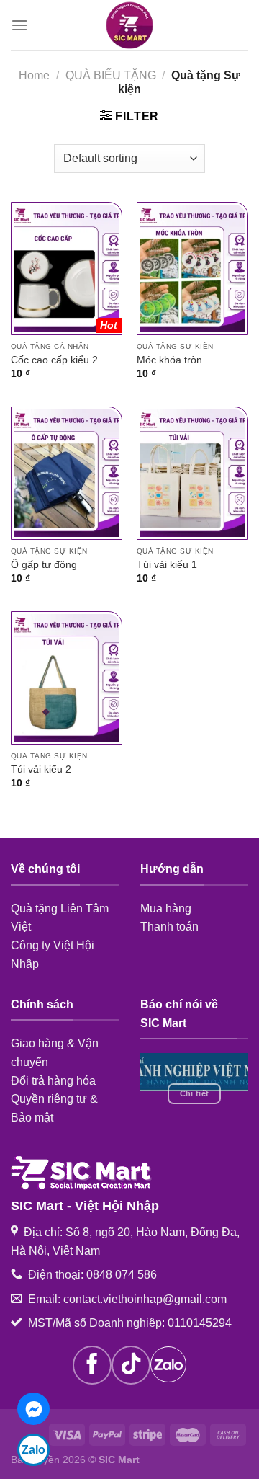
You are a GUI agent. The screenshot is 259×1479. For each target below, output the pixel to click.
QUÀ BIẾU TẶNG (110, 75)
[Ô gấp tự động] (66, 473)
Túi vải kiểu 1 (167, 564)
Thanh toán (169, 926)
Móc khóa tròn (169, 360)
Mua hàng (165, 908)
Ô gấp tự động (44, 564)
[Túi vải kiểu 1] (192, 473)
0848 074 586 (121, 1275)
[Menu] (19, 25)
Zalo (33, 1450)
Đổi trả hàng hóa (53, 1081)
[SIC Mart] (129, 25)
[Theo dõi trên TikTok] (131, 1365)
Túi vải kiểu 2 (41, 769)
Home (34, 75)
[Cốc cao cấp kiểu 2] (66, 268)
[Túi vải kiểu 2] (66, 678)
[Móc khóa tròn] (192, 268)
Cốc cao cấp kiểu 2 (54, 360)
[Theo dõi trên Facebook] (92, 1365)
